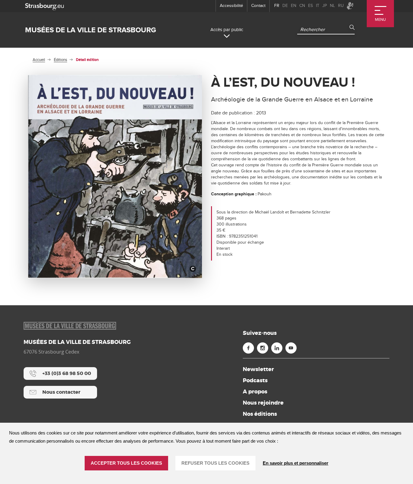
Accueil (39, 59)
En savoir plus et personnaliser (295, 463)
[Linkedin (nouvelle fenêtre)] (276, 348)
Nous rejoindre (263, 402)
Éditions (60, 59)
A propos (255, 391)
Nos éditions (260, 414)
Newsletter (258, 369)
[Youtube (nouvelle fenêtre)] (291, 348)
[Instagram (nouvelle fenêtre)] (262, 348)
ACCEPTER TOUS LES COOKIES (126, 463)
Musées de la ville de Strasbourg (90, 30)
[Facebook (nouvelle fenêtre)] (248, 348)
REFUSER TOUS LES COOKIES (215, 463)
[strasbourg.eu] (44, 5)
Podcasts (255, 380)
